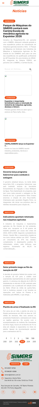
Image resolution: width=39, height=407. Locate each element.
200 (4, 341)
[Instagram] (13, 392)
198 (27, 338)
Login (26, 364)
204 (28, 341)
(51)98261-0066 (10, 371)
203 (22, 341)
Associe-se (15, 364)
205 (34, 341)
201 (10, 341)
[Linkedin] (24, 392)
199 (32, 338)
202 (16, 341)
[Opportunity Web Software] (34, 403)
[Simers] (19, 4)
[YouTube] (35, 392)
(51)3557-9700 (10, 368)
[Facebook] (3, 392)
